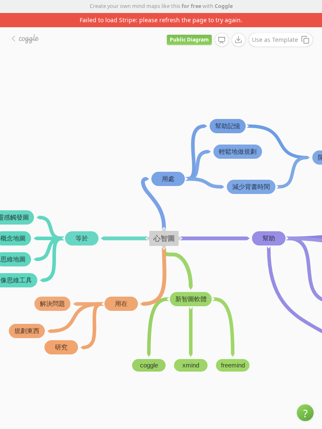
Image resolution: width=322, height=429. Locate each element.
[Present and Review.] (222, 40)
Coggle (224, 6)
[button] (305, 412)
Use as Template (275, 40)
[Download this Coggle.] (238, 40)
